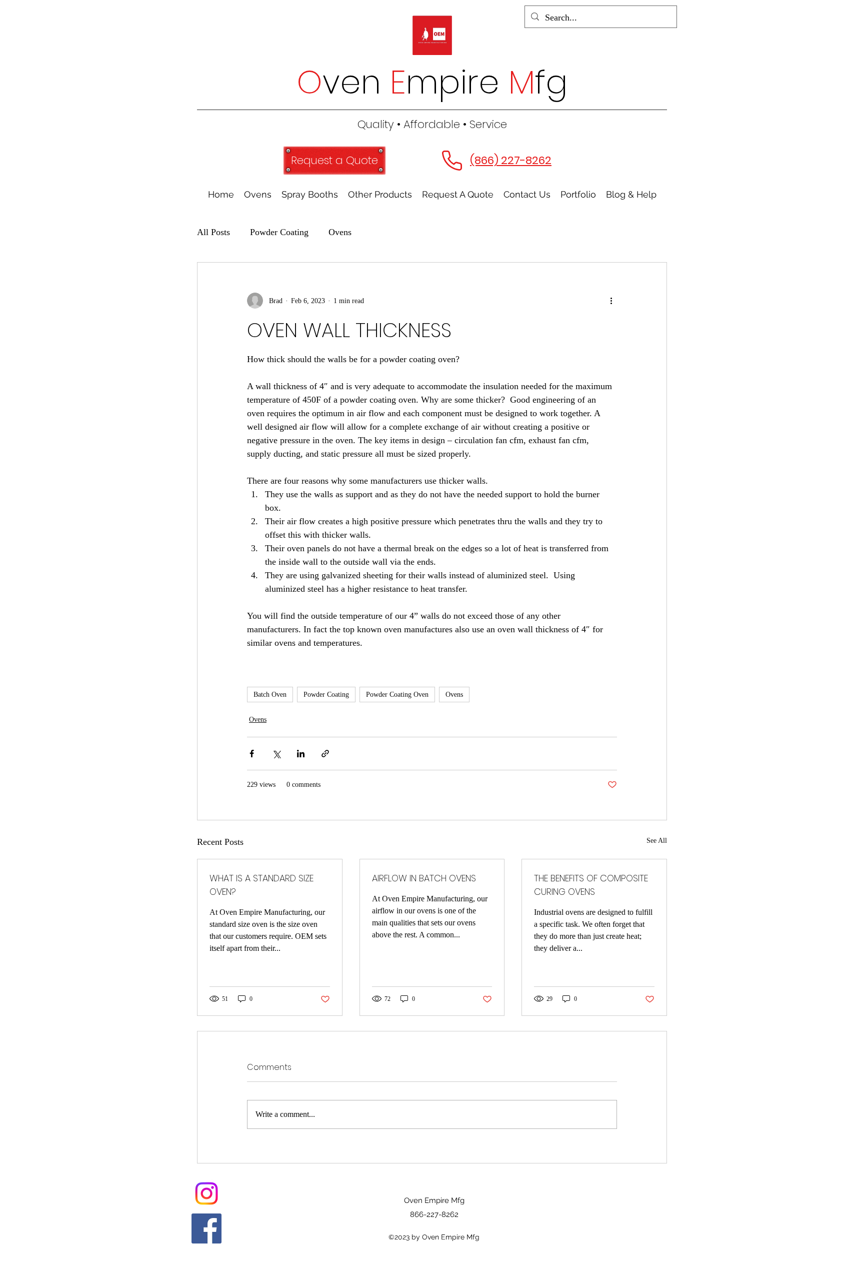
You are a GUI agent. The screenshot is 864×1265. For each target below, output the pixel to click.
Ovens (340, 232)
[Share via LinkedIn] (301, 753)
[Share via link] (325, 753)
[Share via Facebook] (251, 753)
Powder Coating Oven (397, 694)
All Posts (213, 232)
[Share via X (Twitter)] (276, 753)
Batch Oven (270, 694)
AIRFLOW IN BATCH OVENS (424, 878)
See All (656, 840)
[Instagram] (207, 1193)
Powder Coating (279, 232)
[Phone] (452, 160)
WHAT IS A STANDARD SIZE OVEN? (262, 885)
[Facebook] (207, 1228)
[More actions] (611, 301)
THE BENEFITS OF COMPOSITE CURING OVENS (591, 885)
